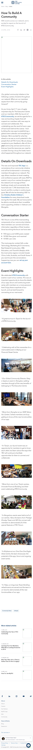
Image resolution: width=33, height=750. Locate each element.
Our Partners (4, 709)
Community (4, 717)
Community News (6, 611)
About (2, 704)
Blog (7, 6)
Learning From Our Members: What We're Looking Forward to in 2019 (10, 647)
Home (2, 6)
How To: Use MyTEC (7, 673)
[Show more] (2, 2)
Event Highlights (7, 87)
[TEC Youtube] (24, 696)
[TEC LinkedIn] (9, 696)
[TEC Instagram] (16, 696)
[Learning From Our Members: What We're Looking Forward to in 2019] (27, 647)
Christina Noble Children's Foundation (12, 196)
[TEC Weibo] (31, 696)
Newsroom (4, 726)
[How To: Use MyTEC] (27, 674)
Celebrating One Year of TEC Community (9, 633)
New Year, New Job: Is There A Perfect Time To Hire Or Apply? (10, 660)
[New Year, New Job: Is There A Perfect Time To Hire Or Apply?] (27, 661)
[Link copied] (31, 30)
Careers (3, 706)
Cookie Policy (24, 743)
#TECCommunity (7, 116)
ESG (2, 714)
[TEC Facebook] (2, 696)
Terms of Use (14, 743)
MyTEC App (4, 712)
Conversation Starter (8, 84)
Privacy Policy (4, 743)
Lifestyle (16, 611)
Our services (5, 732)
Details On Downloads (9, 82)
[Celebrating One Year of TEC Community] (27, 633)
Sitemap (3, 745)
